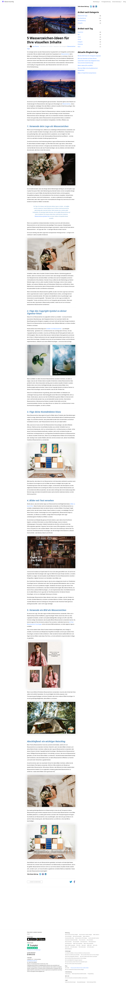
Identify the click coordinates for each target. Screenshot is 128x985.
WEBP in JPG (89, 945)
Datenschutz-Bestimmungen (70, 982)
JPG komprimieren (84, 941)
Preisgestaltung (106, 1)
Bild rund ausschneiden (77, 936)
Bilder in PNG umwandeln (88, 943)
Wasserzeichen (65, 54)
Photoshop (80, 44)
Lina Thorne (35, 46)
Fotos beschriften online (69, 938)
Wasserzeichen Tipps (82, 15)
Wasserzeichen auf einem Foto (42, 216)
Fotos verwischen (82, 939)
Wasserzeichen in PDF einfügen (81, 938)
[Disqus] (51, 905)
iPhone (79, 39)
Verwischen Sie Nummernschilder (71, 939)
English (28, 934)
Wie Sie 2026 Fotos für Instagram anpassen (89, 56)
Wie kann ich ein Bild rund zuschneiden (72, 954)
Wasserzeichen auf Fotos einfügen (71, 934)
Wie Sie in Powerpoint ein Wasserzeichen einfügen (74, 969)
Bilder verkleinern (86, 936)
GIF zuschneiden (76, 941)
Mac (79, 34)
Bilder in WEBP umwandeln (70, 945)
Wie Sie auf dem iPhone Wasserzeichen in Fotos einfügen (75, 958)
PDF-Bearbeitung (82, 20)
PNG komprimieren (92, 941)
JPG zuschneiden (90, 939)
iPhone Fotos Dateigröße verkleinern (72, 956)
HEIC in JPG (95, 945)
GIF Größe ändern (90, 947)
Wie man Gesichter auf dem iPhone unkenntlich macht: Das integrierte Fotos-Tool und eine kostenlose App (89, 61)
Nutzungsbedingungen (81, 982)
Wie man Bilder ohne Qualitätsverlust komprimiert (88, 69)
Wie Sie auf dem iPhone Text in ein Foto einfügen (90, 954)
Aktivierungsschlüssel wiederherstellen (79, 973)
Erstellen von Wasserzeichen (53, 328)
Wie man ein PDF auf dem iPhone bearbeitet (73, 963)
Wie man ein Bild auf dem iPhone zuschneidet (88, 956)
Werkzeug (96, 1)
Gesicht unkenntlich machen (93, 938)
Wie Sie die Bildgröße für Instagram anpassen (73, 960)
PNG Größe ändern (82, 947)
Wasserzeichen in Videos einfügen (85, 934)
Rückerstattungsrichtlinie (91, 982)
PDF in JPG (78, 945)
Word (79, 46)
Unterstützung (116, 1)
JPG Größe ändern (74, 947)
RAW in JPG (67, 947)
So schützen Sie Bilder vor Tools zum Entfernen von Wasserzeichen (77, 953)
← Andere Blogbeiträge (35, 881)
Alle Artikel (67, 967)
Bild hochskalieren (68, 948)
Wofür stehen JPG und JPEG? (85, 65)
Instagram (80, 41)
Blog (124, 1)
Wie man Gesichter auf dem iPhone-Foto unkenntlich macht (76, 961)
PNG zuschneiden (68, 941)
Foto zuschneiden (68, 936)
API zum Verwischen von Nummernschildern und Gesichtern (76, 977)
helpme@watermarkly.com (32, 960)
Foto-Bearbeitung (82, 18)
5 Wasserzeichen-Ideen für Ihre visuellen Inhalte (79, 967)
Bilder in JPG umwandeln (77, 943)
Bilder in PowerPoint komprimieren (87, 73)
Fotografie (80, 23)
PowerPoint (80, 32)
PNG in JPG (84, 945)
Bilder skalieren (96, 934)
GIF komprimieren (68, 943)
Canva (79, 37)
